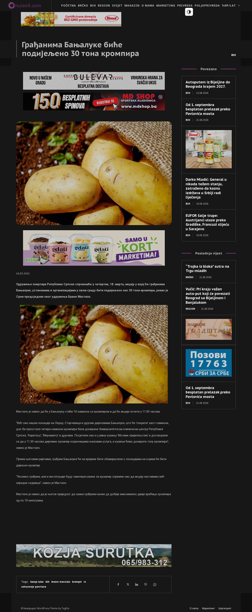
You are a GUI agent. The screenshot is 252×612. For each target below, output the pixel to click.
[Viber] (145, 584)
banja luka (37, 581)
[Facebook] (118, 584)
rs (85, 581)
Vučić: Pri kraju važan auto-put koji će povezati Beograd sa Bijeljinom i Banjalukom (208, 296)
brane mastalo (60, 581)
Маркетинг (208, 608)
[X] (127, 584)
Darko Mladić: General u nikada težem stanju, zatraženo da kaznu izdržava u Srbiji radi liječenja (206, 188)
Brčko (189, 277)
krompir (77, 581)
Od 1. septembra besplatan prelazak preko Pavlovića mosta (208, 109)
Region (190, 308)
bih (47, 581)
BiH (233, 55)
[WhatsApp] (154, 584)
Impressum (225, 608)
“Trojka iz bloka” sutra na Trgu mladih (207, 268)
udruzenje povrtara (33, 586)
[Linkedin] (136, 584)
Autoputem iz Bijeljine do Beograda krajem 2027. (208, 84)
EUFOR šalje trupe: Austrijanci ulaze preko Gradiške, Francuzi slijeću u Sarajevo (207, 222)
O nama (194, 608)
